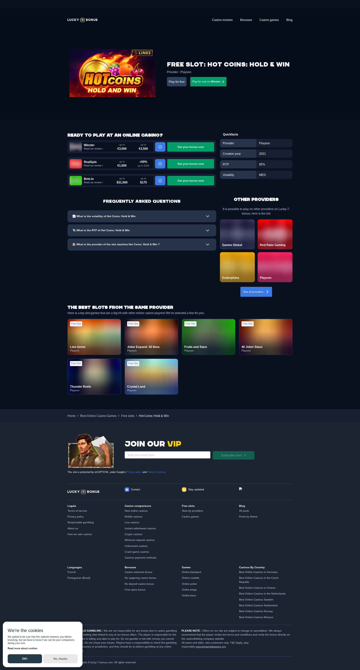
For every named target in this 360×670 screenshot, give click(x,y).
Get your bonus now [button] (191, 146)
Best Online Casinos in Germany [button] (258, 572)
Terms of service (156, 472)
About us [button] (73, 528)
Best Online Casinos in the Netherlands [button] (262, 593)
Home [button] (72, 415)
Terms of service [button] (77, 510)
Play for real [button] (206, 81)
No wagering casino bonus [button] (140, 577)
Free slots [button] (127, 415)
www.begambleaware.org (211, 646)
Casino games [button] (190, 516)
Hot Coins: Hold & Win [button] (154, 415)
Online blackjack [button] (191, 572)
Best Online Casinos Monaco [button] (256, 617)
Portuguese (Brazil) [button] (79, 577)
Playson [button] (185, 72)
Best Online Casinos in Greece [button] (257, 587)
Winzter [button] (89, 145)
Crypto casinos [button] (133, 534)
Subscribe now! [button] (231, 455)
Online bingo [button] (189, 589)
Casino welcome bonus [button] (138, 572)
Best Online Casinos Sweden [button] (256, 599)
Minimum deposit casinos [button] (140, 539)
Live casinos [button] (132, 522)
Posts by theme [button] (248, 516)
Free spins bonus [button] (135, 589)
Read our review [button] (92, 148)
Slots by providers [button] (192, 510)
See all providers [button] (253, 291)
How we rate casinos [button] (80, 534)
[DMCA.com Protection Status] (265, 491)
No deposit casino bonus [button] (139, 583)
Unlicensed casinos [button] (136, 545)
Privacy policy (134, 472)
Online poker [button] (189, 583)
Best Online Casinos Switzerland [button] (258, 605)
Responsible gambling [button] (81, 522)
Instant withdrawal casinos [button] (140, 528)
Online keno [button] (189, 595)
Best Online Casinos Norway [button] (256, 611)
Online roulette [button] (190, 577)
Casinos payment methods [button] (140, 557)
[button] (83, 20)
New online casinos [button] (136, 510)
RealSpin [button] (90, 162)
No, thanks (60, 658)
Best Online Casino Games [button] (98, 415)
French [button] (72, 572)
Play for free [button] (177, 81)
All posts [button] (244, 510)
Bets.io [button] (89, 178)
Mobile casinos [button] (133, 516)
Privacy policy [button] (76, 516)
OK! (24, 658)
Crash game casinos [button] (137, 551)
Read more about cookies (22, 648)
